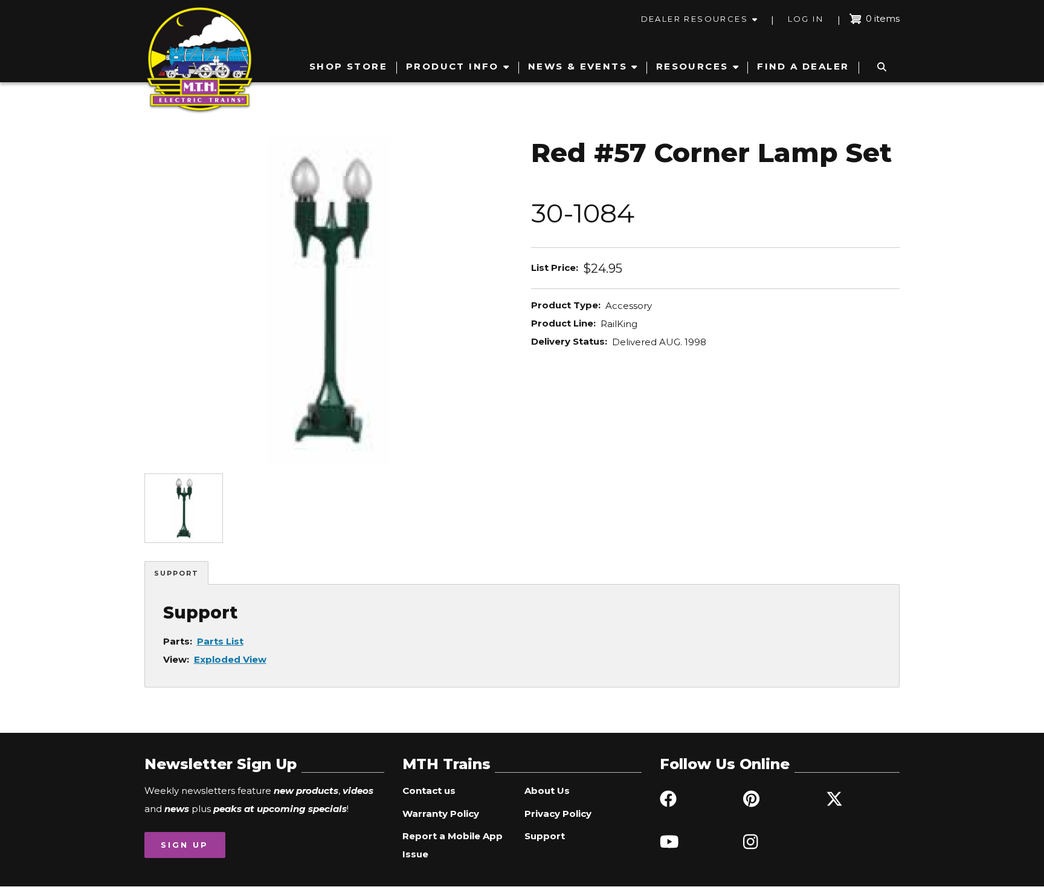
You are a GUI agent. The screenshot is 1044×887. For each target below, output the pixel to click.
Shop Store (348, 66)
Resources (692, 66)
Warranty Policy (440, 813)
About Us (547, 790)
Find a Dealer (803, 66)
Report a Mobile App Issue (452, 845)
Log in (805, 19)
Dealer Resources (694, 19)
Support (176, 573)
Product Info (452, 66)
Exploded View (230, 659)
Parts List (220, 641)
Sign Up (184, 845)
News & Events (577, 66)
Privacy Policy (557, 813)
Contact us (429, 790)
